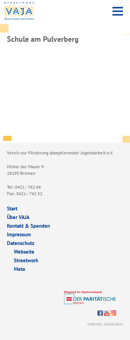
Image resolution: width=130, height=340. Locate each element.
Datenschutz (20, 243)
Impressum (19, 234)
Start (12, 208)
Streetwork (26, 260)
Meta (19, 269)
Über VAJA (18, 217)
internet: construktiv (105, 324)
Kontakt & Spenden (28, 226)
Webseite (24, 251)
